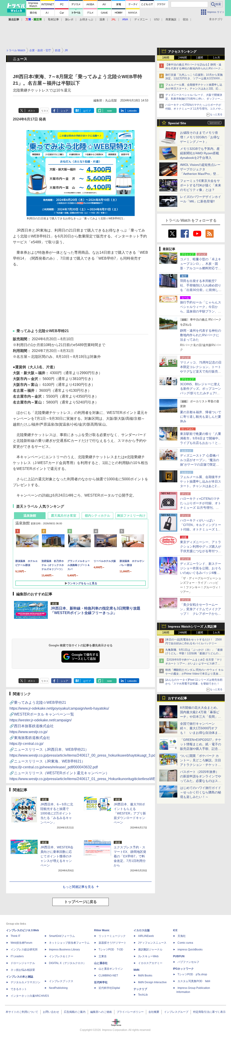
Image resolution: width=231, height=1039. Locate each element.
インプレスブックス (61, 981)
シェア (64, 110)
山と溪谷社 (101, 963)
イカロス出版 (142, 930)
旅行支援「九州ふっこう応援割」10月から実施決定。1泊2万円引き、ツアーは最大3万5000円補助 (194, 78)
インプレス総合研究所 (24, 949)
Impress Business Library (64, 949)
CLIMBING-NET (108, 975)
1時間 (165, 57)
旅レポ (69, 19)
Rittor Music (102, 930)
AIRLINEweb (146, 936)
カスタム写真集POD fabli (194, 981)
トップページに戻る (80, 902)
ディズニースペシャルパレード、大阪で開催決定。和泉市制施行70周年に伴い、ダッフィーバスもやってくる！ (194, 98)
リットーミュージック (112, 936)
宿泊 (185, 19)
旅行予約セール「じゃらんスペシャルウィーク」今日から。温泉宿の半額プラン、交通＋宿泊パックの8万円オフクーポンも (200, 311)
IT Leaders (17, 956)
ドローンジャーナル (23, 963)
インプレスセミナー (61, 956)
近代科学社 (101, 982)
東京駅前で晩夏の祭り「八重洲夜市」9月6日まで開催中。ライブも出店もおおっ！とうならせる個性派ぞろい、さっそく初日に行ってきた (201, 443)
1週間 (199, 57)
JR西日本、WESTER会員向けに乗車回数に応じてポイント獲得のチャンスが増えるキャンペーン (56, 856)
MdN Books (145, 975)
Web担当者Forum (21, 942)
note (109, 110)
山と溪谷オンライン (111, 968)
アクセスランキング (182, 51)
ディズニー (141, 19)
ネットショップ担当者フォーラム (69, 942)
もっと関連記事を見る (78, 887)
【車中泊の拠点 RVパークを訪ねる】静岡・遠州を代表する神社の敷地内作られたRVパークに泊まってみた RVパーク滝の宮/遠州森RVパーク (194, 68)
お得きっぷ (86, 19)
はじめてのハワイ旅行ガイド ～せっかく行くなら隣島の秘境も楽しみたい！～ (200, 792)
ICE (175, 930)
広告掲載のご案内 (74, 1011)
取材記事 (53, 19)
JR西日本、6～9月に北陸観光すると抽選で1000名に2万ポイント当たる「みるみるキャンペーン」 (56, 813)
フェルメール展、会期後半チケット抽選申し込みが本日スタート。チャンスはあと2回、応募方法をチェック (193, 88)
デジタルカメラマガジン (25, 982)
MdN (136, 969)
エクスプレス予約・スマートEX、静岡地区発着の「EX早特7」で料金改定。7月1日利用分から (130, 856)
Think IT (15, 936)
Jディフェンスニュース (152, 942)
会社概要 (153, 1011)
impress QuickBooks (190, 949)
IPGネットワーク (183, 968)
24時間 (182, 57)
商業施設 (171, 19)
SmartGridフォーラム (62, 936)
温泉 (102, 19)
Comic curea (185, 942)
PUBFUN (179, 956)
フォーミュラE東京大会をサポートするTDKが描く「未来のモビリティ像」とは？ (200, 185)
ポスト (31, 110)
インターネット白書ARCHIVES (30, 995)
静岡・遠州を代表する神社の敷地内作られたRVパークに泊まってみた (200, 335)
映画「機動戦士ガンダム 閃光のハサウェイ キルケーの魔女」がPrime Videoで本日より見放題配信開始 (194, 673)
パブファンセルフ (188, 962)
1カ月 (216, 57)
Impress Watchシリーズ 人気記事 (192, 626)
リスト (45, 110)
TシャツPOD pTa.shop (192, 974)
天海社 (182, 936)
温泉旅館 (29, 515)
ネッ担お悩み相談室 (23, 969)
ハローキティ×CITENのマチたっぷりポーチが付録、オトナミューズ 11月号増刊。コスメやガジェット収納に (194, 108)
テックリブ (140, 989)
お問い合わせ (51, 1011)
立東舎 (103, 956)
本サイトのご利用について (22, 1011)
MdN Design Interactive (152, 982)
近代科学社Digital (109, 988)
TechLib (143, 994)
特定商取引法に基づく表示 (209, 1011)
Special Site (177, 123)
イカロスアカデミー (150, 963)
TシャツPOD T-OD (111, 949)
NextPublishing (58, 988)
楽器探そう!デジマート (112, 942)
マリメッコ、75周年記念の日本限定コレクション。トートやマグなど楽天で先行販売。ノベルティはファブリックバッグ (201, 371)
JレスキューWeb (148, 956)
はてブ (87, 110)
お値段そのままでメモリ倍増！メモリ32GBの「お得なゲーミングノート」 (200, 137)
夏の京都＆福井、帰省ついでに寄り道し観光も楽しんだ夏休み (200, 416)
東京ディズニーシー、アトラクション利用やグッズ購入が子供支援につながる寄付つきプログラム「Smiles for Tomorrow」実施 (200, 551)
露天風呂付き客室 (63, 515)
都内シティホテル (97, 515)
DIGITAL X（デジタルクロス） (67, 963)
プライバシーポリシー (130, 1011)
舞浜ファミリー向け (131, 515)
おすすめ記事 (177, 698)
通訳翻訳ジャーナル (150, 949)
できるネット (19, 989)
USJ (156, 19)
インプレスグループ (176, 1011)
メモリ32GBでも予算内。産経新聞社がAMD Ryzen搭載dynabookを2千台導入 (200, 153)
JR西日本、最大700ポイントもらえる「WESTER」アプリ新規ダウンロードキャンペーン (130, 813)
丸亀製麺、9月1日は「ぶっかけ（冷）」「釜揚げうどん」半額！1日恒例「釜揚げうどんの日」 (194, 653)
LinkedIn (132, 110)
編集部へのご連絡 (101, 1011)
